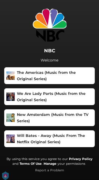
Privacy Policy (80, 159)
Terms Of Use (31, 164)
